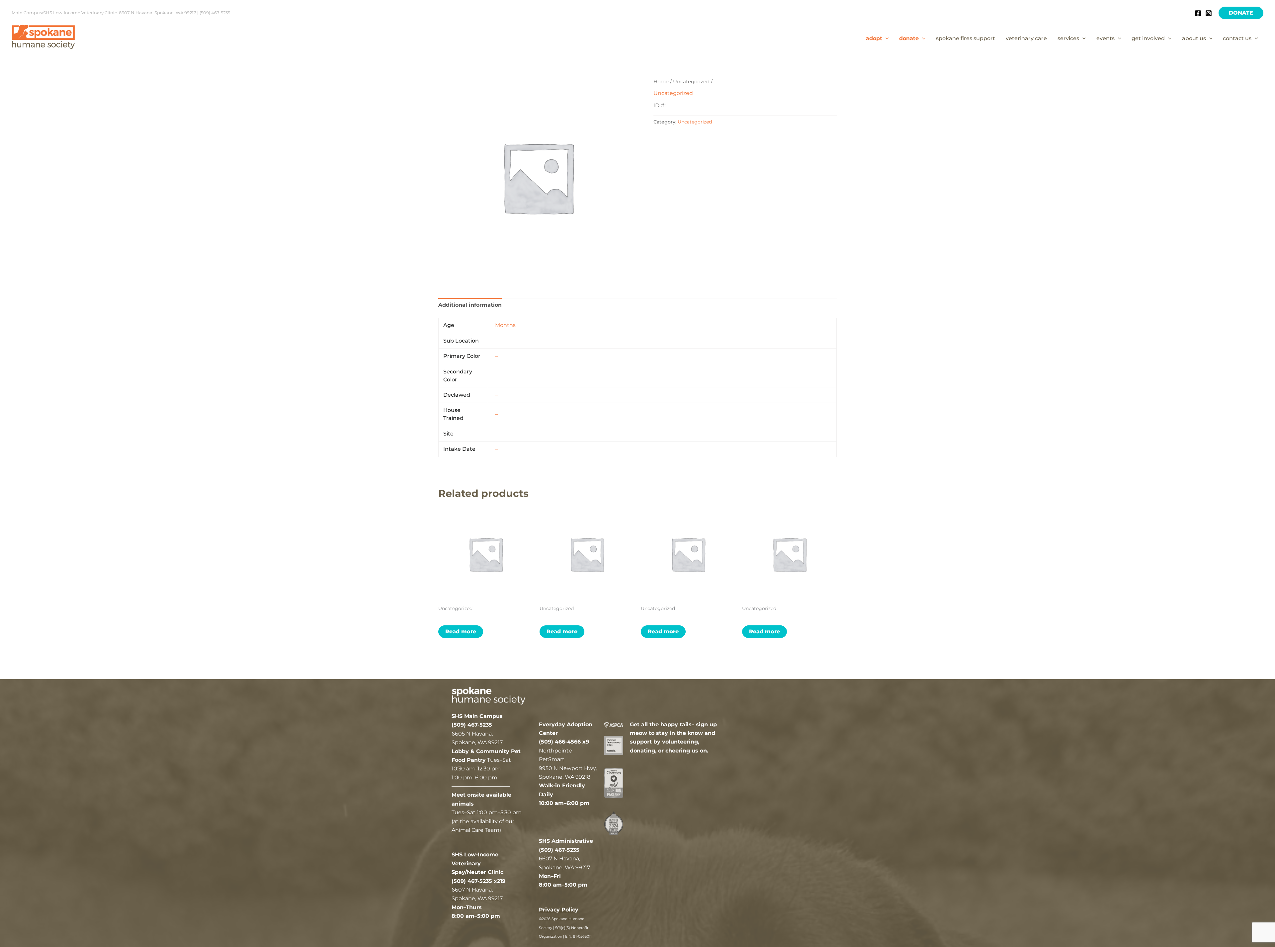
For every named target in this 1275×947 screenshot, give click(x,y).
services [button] (1068, 38)
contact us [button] (1237, 38)
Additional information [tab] (470, 305)
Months (505, 325)
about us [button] (1194, 38)
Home (661, 82)
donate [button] (909, 38)
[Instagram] (1208, 13)
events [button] (1105, 38)
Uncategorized (691, 82)
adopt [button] (874, 38)
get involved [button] (1148, 38)
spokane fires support (965, 38)
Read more (460, 631)
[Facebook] (1198, 13)
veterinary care (1026, 38)
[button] (1241, 13)
